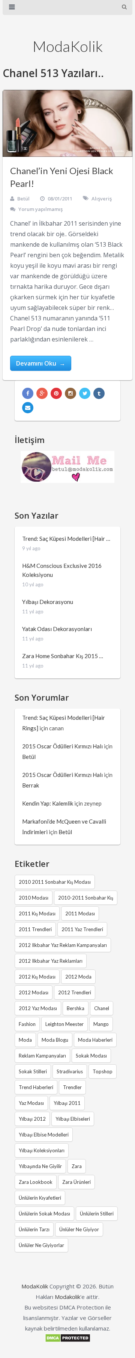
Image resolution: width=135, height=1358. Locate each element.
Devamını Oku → (40, 363)
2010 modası (33, 898)
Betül (23, 198)
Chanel (101, 1008)
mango (101, 1024)
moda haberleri (95, 1040)
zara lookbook (35, 1182)
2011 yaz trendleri (82, 929)
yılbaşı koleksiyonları (41, 1150)
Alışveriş (102, 198)
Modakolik (67, 1296)
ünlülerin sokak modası (44, 1214)
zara (77, 1166)
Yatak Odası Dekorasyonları (57, 628)
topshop (102, 1071)
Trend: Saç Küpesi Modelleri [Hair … (66, 538)
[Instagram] (70, 393)
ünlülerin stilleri (97, 1214)
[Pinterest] (56, 393)
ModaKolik (68, 46)
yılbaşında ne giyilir (40, 1166)
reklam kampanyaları (42, 1056)
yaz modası (31, 1103)
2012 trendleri (74, 992)
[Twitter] (84, 393)
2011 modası (80, 913)
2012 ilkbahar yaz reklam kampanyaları (63, 945)
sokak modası (91, 1056)
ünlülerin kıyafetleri (40, 1198)
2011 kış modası (37, 913)
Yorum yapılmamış (40, 209)
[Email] (27, 407)
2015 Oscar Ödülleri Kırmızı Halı (62, 746)
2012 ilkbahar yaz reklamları (50, 961)
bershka (75, 1008)
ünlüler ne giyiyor (79, 1229)
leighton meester (64, 1024)
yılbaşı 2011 (67, 1103)
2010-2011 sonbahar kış (85, 898)
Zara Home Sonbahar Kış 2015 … (62, 655)
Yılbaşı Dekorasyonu (47, 601)
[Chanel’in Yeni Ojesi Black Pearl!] (67, 123)
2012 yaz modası (38, 1008)
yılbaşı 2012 (32, 1119)
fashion (27, 1024)
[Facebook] (27, 393)
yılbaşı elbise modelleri (44, 1135)
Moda (25, 1040)
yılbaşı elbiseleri (73, 1119)
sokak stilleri (33, 1071)
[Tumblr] (99, 393)
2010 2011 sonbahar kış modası (55, 882)
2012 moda (78, 977)
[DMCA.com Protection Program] (67, 1340)
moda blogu (55, 1040)
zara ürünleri (76, 1182)
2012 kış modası (37, 977)
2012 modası (33, 992)
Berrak (30, 785)
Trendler (72, 1087)
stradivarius (70, 1071)
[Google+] (42, 393)
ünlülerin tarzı (34, 1229)
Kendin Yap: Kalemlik (47, 803)
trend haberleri (36, 1087)
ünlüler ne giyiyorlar (41, 1245)
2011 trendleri (35, 929)
